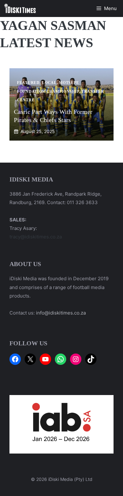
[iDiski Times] (20, 8)
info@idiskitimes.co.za (61, 313)
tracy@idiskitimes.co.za (35, 237)
